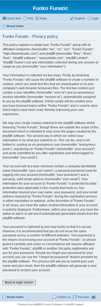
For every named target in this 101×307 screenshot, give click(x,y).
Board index (15, 296)
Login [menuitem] (95, 18)
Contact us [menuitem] (64, 296)
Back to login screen (19, 282)
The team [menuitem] (83, 296)
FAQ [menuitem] (30, 18)
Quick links (14, 18)
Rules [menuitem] (43, 18)
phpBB (37, 304)
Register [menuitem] (80, 18)
